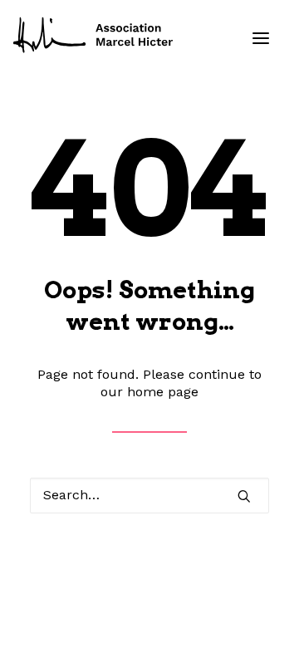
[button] (261, 38)
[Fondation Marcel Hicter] (93, 35)
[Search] (149, 495)
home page (163, 392)
